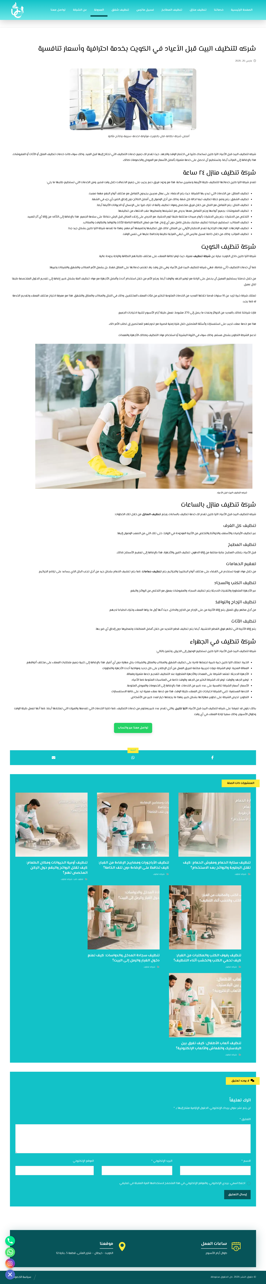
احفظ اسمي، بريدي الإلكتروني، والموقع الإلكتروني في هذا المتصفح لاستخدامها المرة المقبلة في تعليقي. (182, 1183)
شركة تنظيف (202, 256)
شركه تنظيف (240, 874)
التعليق (245, 1119)
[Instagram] (10, 1263)
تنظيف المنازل (152, 514)
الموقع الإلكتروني (83, 1161)
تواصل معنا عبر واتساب (133, 728)
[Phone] (10, 1241)
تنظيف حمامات (152, 571)
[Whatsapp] (10, 1252)
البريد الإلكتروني (161, 1161)
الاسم (246, 1161)
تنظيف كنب (78, 879)
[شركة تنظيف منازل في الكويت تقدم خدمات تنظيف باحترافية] (18, 10)
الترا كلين (181, 708)
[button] (212, 757)
